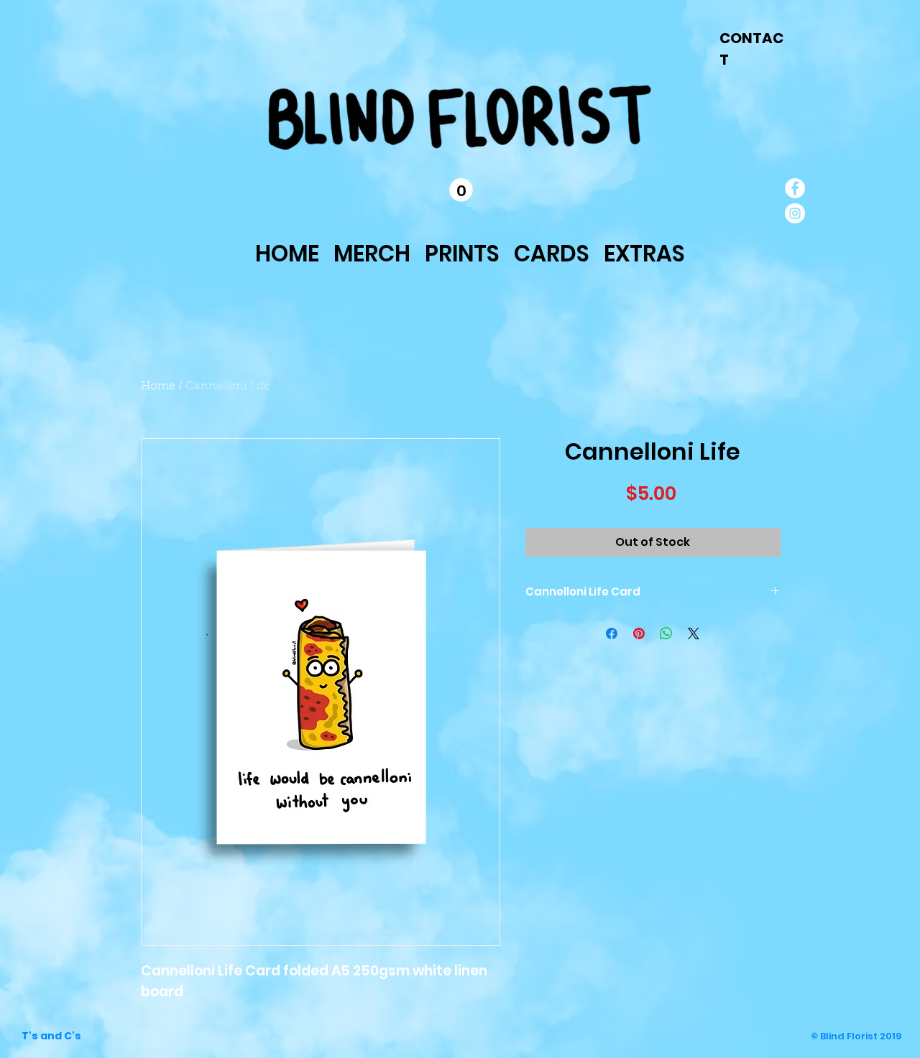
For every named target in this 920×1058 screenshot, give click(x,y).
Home (158, 386)
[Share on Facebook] (611, 633)
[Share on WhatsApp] (666, 633)
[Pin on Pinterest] (639, 633)
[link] (461, 190)
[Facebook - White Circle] (795, 188)
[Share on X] (693, 633)
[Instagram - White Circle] (795, 213)
